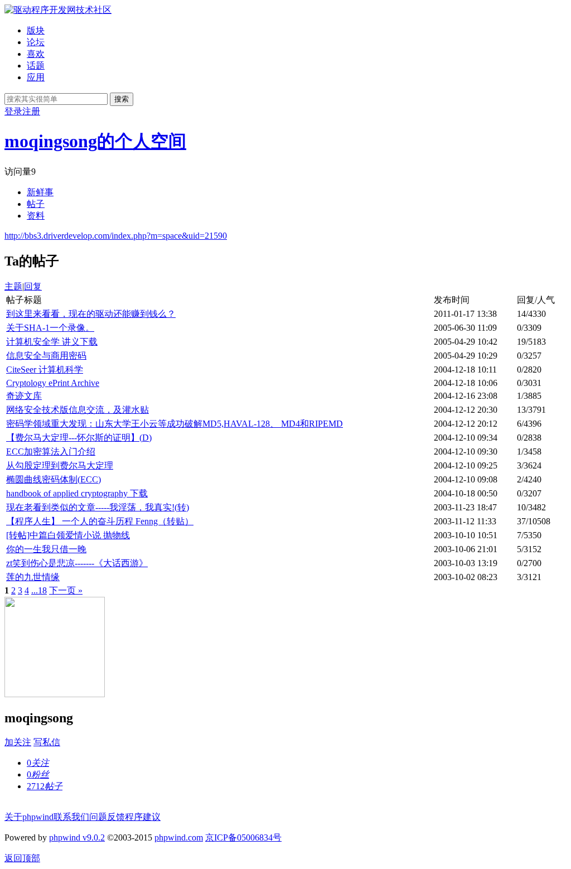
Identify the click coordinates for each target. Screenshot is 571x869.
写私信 (46, 742)
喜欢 (36, 54)
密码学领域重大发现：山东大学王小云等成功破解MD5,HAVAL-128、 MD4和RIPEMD (174, 423)
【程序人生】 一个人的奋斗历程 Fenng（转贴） (99, 521)
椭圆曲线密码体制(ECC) (53, 479)
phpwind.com (178, 837)
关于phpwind (29, 817)
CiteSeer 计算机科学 (44, 369)
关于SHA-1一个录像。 (50, 327)
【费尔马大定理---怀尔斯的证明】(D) (79, 437)
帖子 (36, 204)
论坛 (36, 42)
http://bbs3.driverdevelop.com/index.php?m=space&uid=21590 (115, 235)
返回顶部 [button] (22, 858)
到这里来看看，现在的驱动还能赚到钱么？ (91, 313)
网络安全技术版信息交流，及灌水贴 (77, 409)
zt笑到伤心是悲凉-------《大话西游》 (77, 563)
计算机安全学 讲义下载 (52, 341)
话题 (36, 65)
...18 (39, 590)
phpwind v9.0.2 (77, 837)
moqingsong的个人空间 (95, 141)
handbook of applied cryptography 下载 (77, 493)
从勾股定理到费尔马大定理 (59, 465)
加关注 (17, 742)
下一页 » (66, 590)
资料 (36, 215)
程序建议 (143, 817)
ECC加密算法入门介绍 (50, 451)
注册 (31, 111)
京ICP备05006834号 (243, 837)
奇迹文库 (24, 395)
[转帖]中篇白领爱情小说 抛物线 (68, 535)
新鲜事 (40, 192)
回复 (33, 286)
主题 (13, 286)
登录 (13, 111)
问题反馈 (107, 817)
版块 (36, 30)
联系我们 (71, 817)
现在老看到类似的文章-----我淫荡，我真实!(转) (97, 507)
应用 (36, 77)
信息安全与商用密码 (46, 355)
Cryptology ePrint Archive (52, 383)
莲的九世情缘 (33, 577)
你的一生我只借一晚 (46, 549)
